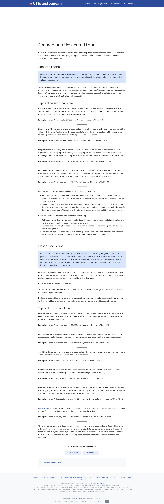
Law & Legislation (100, 3)
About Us (34, 477)
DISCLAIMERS (97, 501)
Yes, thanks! (73, 453)
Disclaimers (82, 480)
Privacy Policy (126, 477)
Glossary (64, 477)
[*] (30, 3)
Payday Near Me (102, 477)
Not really (90, 453)
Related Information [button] (52, 463)
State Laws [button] (127, 3)
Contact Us (44, 477)
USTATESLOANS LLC (81, 498)
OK (107, 501)
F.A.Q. (57, 477)
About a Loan (89, 477)
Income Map (114, 477)
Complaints (115, 3)
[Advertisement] (82, 27)
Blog (52, 477)
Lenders (87, 3)
